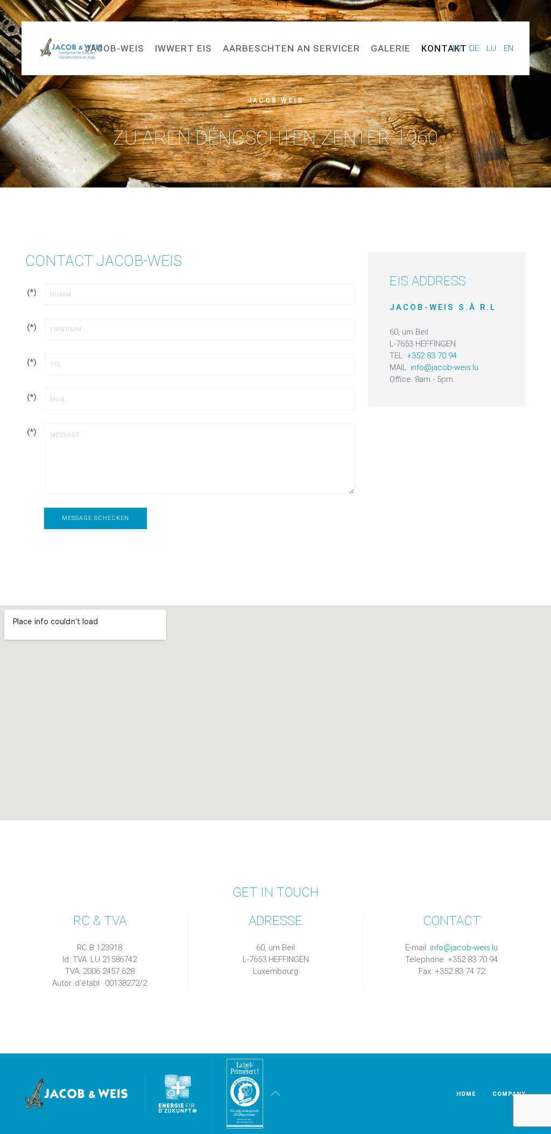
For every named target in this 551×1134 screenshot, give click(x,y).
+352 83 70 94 (432, 355)
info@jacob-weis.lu (444, 367)
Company (509, 1093)
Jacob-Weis (114, 48)
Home (466, 1093)
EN (508, 48)
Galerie (391, 48)
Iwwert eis (183, 48)
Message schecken (95, 518)
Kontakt (444, 48)
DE (475, 48)
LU (492, 48)
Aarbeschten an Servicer (291, 48)
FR (458, 48)
